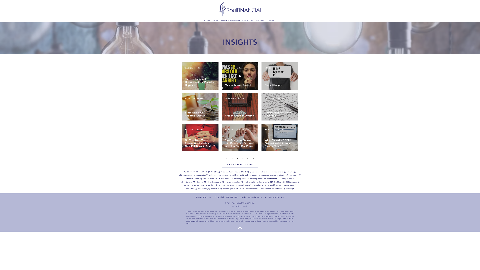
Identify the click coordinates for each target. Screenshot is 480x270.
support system (230, 189)
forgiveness (249, 182)
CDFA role (205, 172)
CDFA (194, 172)
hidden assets (293, 182)
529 (186, 172)
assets (255, 172)
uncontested (278, 189)
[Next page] (253, 158)
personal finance (275, 185)
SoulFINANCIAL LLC (206, 197)
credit (189, 179)
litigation (220, 185)
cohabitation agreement (220, 175)
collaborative (238, 175)
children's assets (187, 175)
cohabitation (202, 175)
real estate (191, 189)
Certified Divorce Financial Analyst (236, 172)
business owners (278, 172)
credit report (201, 179)
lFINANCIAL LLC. (248, 203)
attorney (265, 172)
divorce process (258, 179)
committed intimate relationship (274, 175)
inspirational (190, 185)
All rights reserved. (239, 206)
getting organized (264, 182)
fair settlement (188, 182)
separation (216, 189)
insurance (202, 185)
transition (266, 189)
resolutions (204, 189)
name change (259, 185)
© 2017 (227, 203)
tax (242, 189)
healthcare (279, 182)
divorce (212, 179)
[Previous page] (227, 158)
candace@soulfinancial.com (253, 197)
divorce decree (226, 179)
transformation (252, 189)
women (290, 189)
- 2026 (233, 203)
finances (201, 182)
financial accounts (216, 182)
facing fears (288, 179)
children (291, 172)
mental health (244, 185)
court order (295, 175)
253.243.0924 (232, 197)
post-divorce (290, 185)
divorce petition (241, 179)
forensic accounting (234, 182)
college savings (252, 175)
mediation (232, 185)
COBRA (215, 172)
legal (211, 185)
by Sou (238, 203)
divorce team (273, 179)
